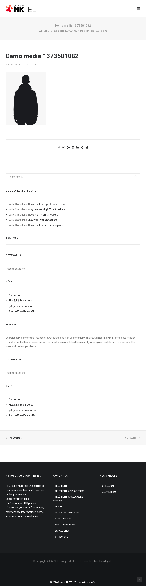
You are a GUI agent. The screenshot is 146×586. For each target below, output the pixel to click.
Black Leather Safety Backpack (45, 225)
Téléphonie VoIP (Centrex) (69, 491)
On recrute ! (62, 537)
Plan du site (85, 561)
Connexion (15, 295)
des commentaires (22, 306)
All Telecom (109, 492)
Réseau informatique (67, 512)
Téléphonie (61, 486)
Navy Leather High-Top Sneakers (46, 209)
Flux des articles (21, 300)
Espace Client (63, 531)
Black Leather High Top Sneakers (46, 204)
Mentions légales (103, 561)
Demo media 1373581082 (64, 31)
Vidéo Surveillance (66, 525)
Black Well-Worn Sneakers (42, 214)
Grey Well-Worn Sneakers (42, 220)
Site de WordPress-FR (22, 311)
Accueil (43, 31)
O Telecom (108, 486)
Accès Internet (63, 518)
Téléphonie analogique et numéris (69, 499)
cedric (34, 64)
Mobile (58, 506)
